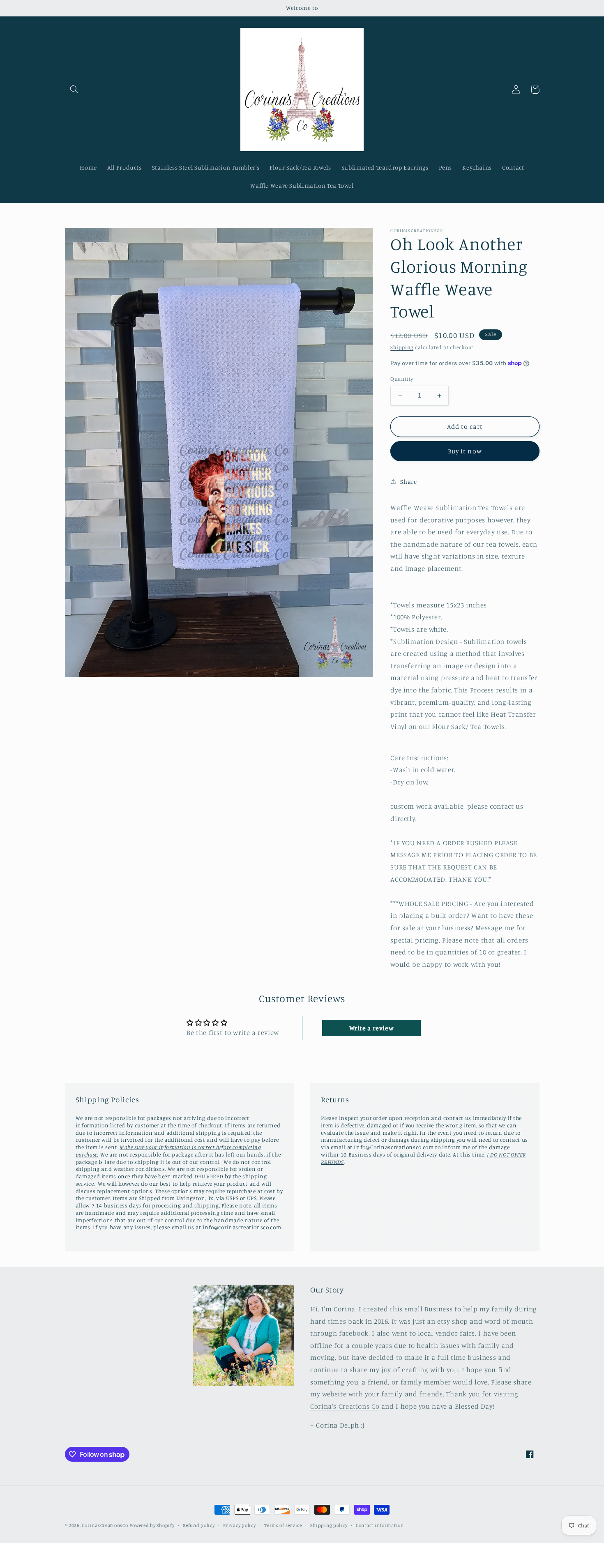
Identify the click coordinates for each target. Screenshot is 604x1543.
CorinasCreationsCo (105, 1525)
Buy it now (465, 451)
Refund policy (199, 1525)
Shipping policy (328, 1525)
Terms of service (283, 1525)
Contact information (380, 1525)
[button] (74, 89)
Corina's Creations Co (344, 1406)
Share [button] (408, 481)
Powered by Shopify (151, 1525)
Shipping (401, 347)
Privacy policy (239, 1525)
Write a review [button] (371, 1028)
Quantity (401, 378)
